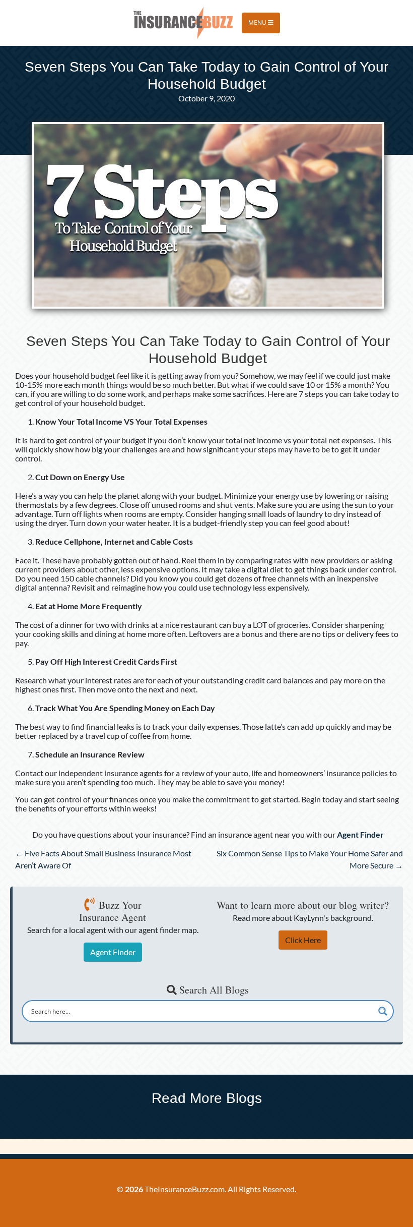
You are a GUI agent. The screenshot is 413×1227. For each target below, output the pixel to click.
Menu (258, 22)
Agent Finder (112, 952)
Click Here (303, 940)
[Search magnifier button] (383, 1011)
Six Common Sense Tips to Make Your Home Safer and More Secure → (310, 859)
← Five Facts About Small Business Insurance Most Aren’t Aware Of (103, 859)
